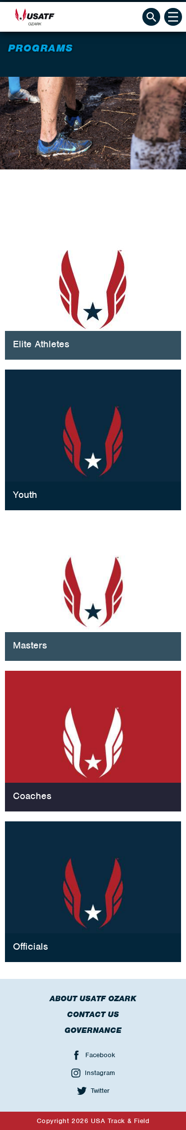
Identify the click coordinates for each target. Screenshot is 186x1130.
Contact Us (93, 1015)
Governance (93, 1030)
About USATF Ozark (93, 999)
